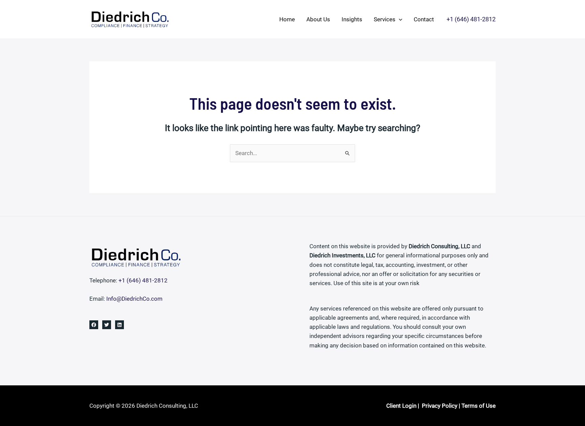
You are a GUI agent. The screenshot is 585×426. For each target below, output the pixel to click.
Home (287, 19)
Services (384, 19)
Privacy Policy (439, 405)
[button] (398, 19)
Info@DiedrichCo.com (134, 298)
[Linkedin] (119, 324)
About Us (318, 19)
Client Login (401, 405)
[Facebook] (93, 324)
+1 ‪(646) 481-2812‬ (143, 280)
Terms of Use (478, 405)
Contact (424, 19)
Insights (352, 19)
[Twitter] (106, 324)
